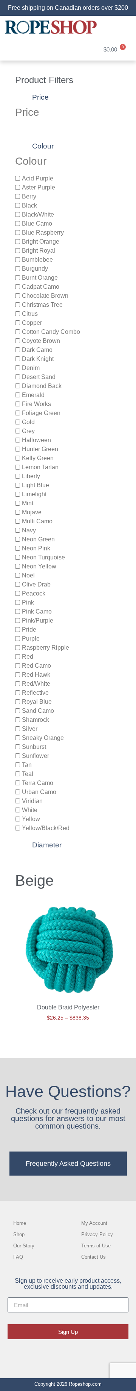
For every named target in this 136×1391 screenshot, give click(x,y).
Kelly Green (38, 458)
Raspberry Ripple (45, 647)
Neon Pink (36, 548)
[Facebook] (44, 1355)
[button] (122, 27)
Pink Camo (37, 611)
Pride (29, 629)
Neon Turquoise (43, 557)
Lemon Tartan (40, 467)
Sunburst (34, 746)
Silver (29, 728)
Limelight (34, 494)
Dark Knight (38, 358)
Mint (27, 503)
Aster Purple (38, 187)
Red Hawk (36, 674)
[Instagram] (68, 1355)
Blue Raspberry (43, 232)
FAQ (18, 1257)
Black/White (38, 214)
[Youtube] (91, 1355)
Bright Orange (40, 241)
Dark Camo (37, 349)
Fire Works (36, 403)
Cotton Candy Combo (51, 331)
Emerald (33, 394)
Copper (32, 322)
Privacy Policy (97, 1234)
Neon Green (38, 539)
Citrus (30, 313)
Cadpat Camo (40, 286)
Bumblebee (37, 259)
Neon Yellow (39, 566)
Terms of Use (96, 1246)
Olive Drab (36, 584)
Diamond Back (42, 385)
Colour (43, 146)
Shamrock (35, 719)
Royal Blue (37, 701)
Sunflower (35, 755)
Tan (27, 764)
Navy (29, 530)
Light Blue (35, 485)
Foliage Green (41, 412)
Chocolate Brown (45, 295)
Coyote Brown (41, 340)
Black (29, 205)
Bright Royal (38, 250)
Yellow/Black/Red (46, 827)
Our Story (23, 1246)
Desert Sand (39, 376)
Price (40, 97)
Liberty (31, 476)
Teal (27, 773)
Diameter (47, 845)
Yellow (31, 818)
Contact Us (93, 1257)
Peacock (33, 593)
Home (19, 1223)
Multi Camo (37, 521)
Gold (28, 421)
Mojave (32, 512)
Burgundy (35, 268)
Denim (31, 367)
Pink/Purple (37, 620)
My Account (94, 1223)
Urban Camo (39, 791)
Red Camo (36, 665)
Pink (28, 602)
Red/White (36, 683)
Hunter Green (40, 448)
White (29, 809)
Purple (31, 638)
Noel (28, 575)
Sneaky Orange (43, 737)
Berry (29, 196)
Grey (28, 430)
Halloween (36, 439)
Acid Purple (37, 178)
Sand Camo (38, 710)
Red (27, 656)
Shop (19, 1234)
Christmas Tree (42, 304)
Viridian (32, 800)
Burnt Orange (40, 277)
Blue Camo (37, 223)
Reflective (35, 692)
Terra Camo (37, 782)
